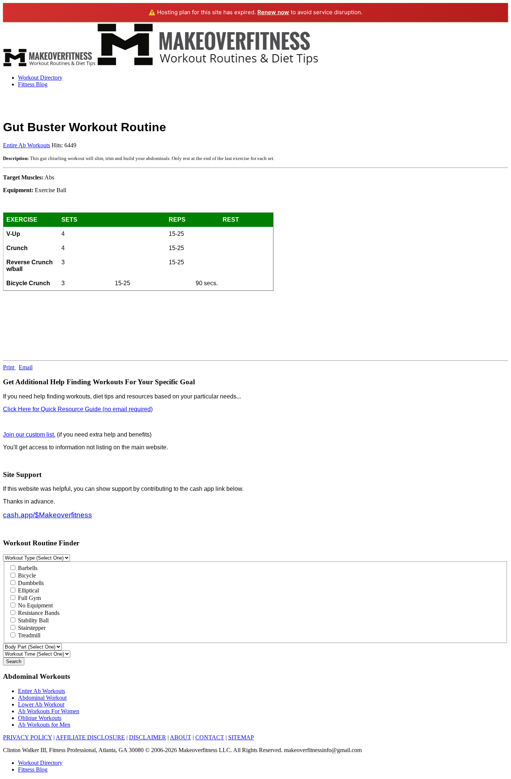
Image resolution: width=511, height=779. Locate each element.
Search (13, 661)
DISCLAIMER (147, 737)
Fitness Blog (33, 84)
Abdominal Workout (42, 698)
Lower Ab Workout (41, 704)
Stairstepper (31, 628)
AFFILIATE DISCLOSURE (90, 737)
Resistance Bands (37, 613)
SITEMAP (241, 737)
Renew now (273, 12)
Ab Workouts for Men (44, 724)
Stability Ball (32, 620)
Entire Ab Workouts (26, 145)
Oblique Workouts (39, 718)
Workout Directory (40, 77)
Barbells (26, 568)
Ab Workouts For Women (48, 711)
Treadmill (28, 635)
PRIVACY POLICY (27, 737)
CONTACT (209, 737)
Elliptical (27, 590)
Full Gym (28, 598)
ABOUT (180, 737)
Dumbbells (30, 583)
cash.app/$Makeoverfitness (47, 515)
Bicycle (26, 575)
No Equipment (34, 605)
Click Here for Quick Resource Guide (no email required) (78, 409)
